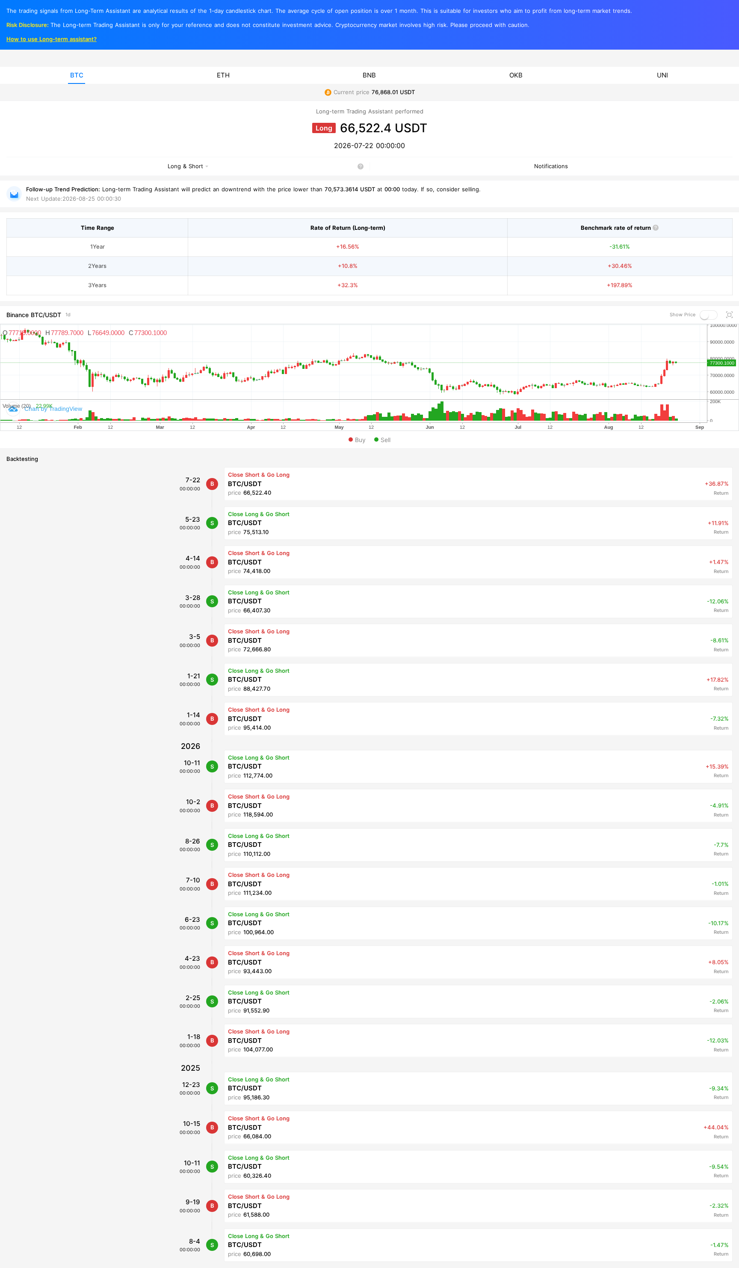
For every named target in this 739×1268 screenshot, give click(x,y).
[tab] (76, 75)
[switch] (709, 315)
